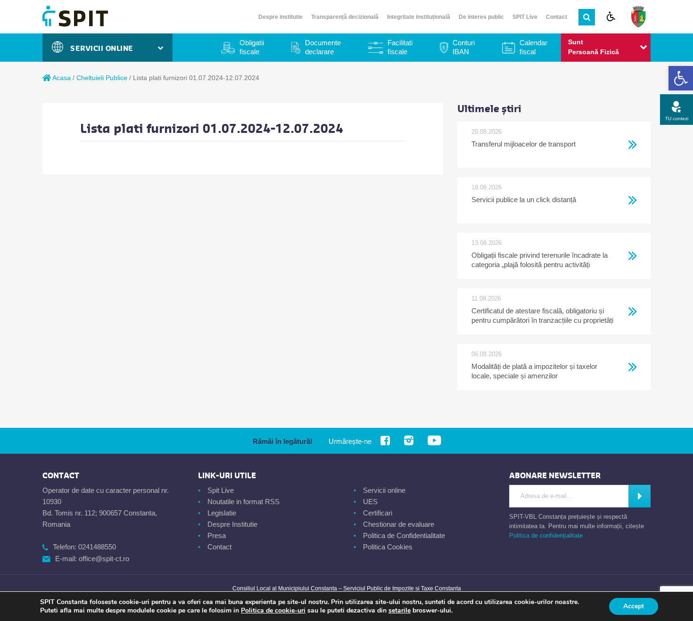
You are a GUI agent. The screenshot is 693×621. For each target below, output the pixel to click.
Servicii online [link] (384, 490)
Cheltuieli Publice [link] (101, 78)
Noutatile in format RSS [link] (243, 502)
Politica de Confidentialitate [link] (404, 535)
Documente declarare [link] (323, 47)
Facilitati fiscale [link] (400, 47)
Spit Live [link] (220, 490)
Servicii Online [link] (104, 48)
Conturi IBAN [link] (464, 47)
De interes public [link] (481, 17)
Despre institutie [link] (280, 17)
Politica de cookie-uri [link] (273, 610)
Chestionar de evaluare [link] (398, 524)
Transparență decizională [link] (345, 17)
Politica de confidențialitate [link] (546, 535)
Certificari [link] (377, 513)
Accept (633, 606)
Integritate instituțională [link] (418, 17)
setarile (399, 610)
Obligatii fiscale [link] (251, 47)
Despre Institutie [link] (232, 524)
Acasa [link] (61, 78)
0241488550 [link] (97, 547)
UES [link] (370, 502)
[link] (680, 78)
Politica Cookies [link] (387, 547)
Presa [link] (216, 535)
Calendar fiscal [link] (533, 47)
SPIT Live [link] (524, 17)
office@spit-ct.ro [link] (104, 559)
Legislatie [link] (221, 513)
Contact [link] (556, 17)
